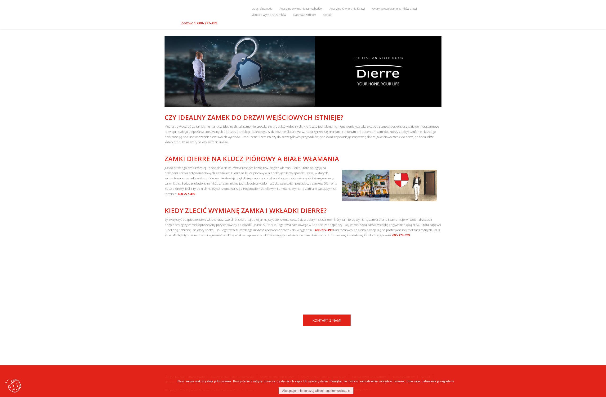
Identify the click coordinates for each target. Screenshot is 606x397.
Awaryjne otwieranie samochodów (301, 9)
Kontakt (327, 15)
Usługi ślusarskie (261, 9)
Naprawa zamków (304, 15)
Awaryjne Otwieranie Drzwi (347, 9)
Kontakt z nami (326, 320)
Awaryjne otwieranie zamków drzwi (394, 9)
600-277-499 (207, 23)
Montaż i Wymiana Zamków (268, 15)
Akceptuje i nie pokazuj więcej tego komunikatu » (316, 391)
